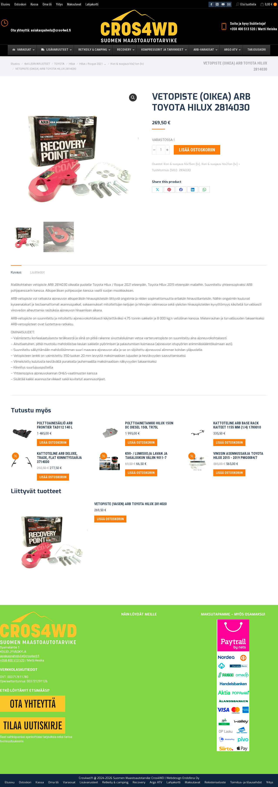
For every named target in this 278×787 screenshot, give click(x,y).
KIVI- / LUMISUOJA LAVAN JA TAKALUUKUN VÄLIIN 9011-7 (146, 455)
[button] (133, 97)
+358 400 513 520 (12, 660)
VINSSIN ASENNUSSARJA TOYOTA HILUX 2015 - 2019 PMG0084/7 (238, 455)
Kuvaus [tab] (16, 272)
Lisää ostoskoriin (197, 149)
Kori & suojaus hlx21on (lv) (220, 164)
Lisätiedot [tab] (37, 272)
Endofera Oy (190, 778)
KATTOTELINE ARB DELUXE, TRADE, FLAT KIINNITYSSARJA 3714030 (59, 457)
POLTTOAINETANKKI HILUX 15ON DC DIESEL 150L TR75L (149, 425)
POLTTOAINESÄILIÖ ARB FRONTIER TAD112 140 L (55, 425)
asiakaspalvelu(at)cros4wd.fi (19, 656)
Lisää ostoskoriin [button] (53, 442)
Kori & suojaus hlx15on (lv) (182, 164)
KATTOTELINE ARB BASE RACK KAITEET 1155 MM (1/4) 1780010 (237, 425)
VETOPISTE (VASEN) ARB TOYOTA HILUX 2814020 (130, 504)
